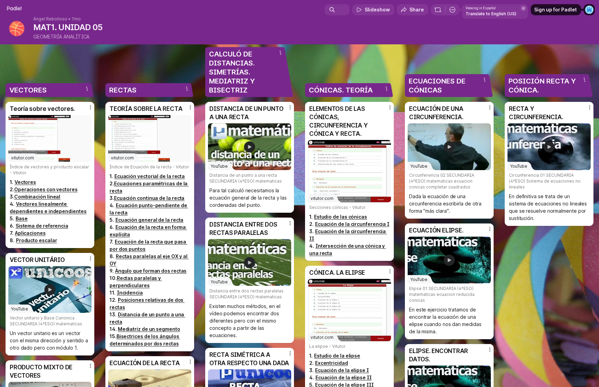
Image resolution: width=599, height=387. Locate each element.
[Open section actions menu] (87, 88)
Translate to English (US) (491, 13)
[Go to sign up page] (589, 9)
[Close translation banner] (523, 8)
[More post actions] (90, 107)
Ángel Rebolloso (50, 19)
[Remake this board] (438, 9)
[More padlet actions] (452, 9)
